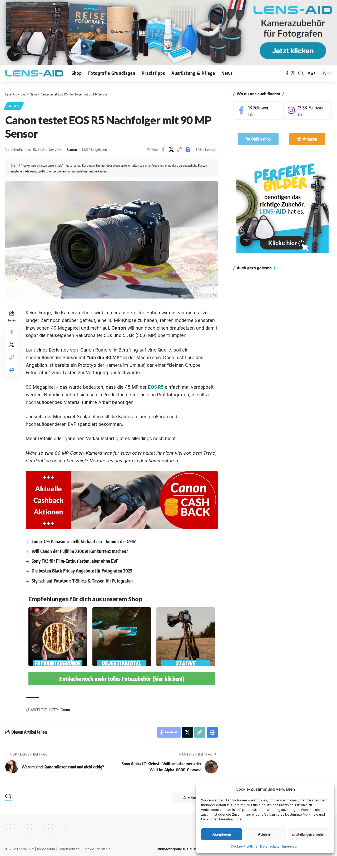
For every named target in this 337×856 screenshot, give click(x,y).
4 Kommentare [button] (197, 798)
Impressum (291, 846)
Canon (72, 149)
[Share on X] (171, 149)
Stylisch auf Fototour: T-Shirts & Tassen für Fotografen (82, 581)
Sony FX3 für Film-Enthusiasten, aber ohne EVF (75, 561)
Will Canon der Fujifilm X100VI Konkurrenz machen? (80, 551)
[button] (301, 73)
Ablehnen (265, 834)
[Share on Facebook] (163, 149)
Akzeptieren (221, 834)
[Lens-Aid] (34, 73)
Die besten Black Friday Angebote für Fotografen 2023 (82, 571)
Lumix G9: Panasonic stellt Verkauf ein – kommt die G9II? (84, 541)
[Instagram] (293, 73)
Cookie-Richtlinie (244, 846)
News (14, 106)
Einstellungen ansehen (308, 834)
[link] (282, 206)
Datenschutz (270, 846)
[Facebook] (287, 73)
